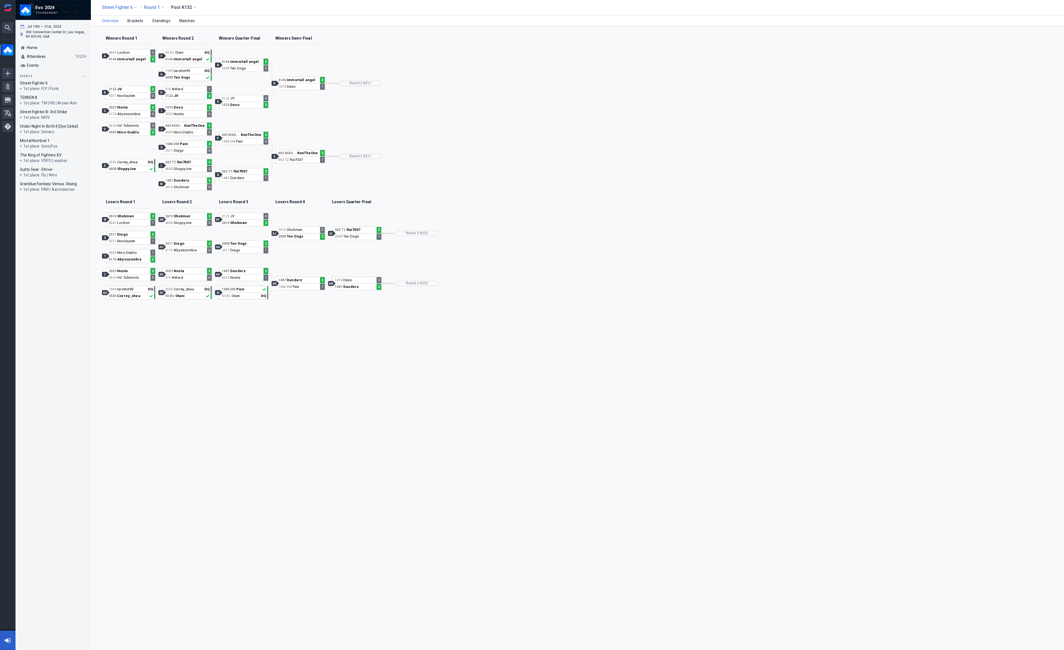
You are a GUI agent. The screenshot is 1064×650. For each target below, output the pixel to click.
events (26, 76)
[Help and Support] (7, 126)
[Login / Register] (8, 640)
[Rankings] (7, 86)
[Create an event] (7, 73)
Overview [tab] (110, 21)
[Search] (7, 27)
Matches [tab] (187, 21)
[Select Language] (7, 113)
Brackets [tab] (135, 21)
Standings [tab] (161, 21)
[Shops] (7, 99)
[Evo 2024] (8, 50)
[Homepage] (8, 7)
